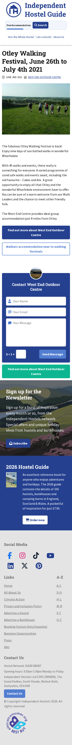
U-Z (59, 620)
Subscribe (20, 443)
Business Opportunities (20, 633)
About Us (58, 37)
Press (8, 640)
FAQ (6, 647)
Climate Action (14, 599)
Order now (37, 520)
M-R (59, 606)
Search (42, 25)
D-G (59, 592)
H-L (59, 599)
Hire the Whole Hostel (21, 37)
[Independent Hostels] (36, 10)
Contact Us (14, 693)
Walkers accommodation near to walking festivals (36, 249)
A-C (59, 586)
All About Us (12, 592)
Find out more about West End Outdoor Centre (36, 232)
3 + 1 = (10, 354)
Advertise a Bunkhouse (19, 620)
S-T (59, 613)
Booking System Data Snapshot (25, 627)
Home (8, 586)
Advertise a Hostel (16, 613)
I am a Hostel (43, 37)
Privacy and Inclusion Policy (23, 606)
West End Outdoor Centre (44, 77)
